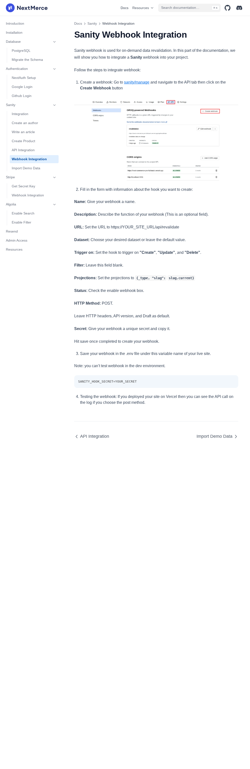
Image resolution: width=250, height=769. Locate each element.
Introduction (15, 23)
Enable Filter (21, 222)
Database (13, 41)
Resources (140, 8)
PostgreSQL (21, 51)
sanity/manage (136, 82)
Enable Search (23, 213)
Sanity (10, 105)
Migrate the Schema (27, 60)
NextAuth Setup (24, 78)
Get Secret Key (23, 186)
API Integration (23, 150)
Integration (20, 114)
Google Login (22, 87)
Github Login (21, 96)
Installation (14, 32)
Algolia (11, 204)
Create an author (25, 123)
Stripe (10, 177)
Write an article (23, 132)
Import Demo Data (26, 168)
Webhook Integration (29, 159)
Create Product (23, 141)
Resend (12, 231)
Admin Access (16, 240)
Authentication (17, 69)
